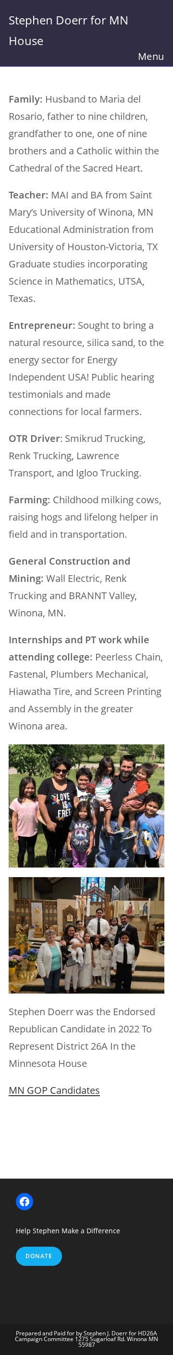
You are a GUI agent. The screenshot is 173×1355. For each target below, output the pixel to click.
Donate (38, 1256)
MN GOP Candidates (54, 1090)
